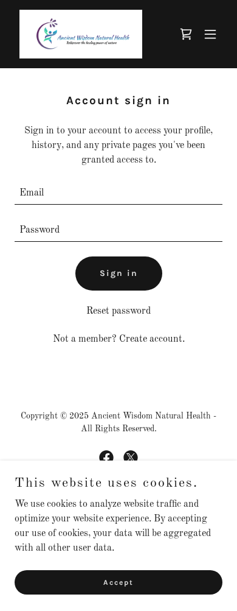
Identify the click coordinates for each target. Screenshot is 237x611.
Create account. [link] (152, 339)
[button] (210, 34)
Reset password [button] (118, 311)
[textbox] (118, 193)
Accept (118, 581)
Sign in (119, 273)
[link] (80, 34)
